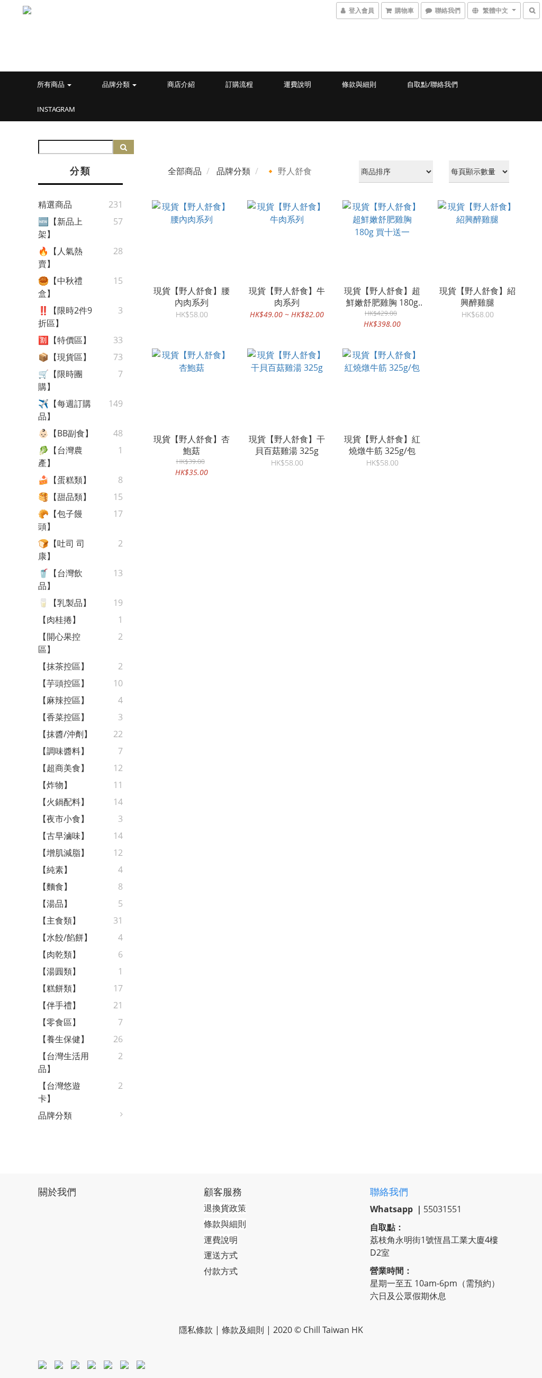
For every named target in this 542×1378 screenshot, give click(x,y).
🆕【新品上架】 (60, 228)
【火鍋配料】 (63, 802)
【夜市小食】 (63, 819)
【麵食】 (55, 886)
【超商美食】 (63, 768)
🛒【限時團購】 (60, 380)
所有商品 (51, 84)
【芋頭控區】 (63, 683)
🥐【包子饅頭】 (60, 520)
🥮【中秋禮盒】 (60, 287)
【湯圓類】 (59, 971)
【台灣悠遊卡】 (59, 1092)
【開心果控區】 (59, 643)
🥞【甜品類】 (64, 497)
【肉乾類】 (59, 954)
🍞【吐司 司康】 (61, 550)
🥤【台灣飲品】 (60, 579)
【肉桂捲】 (59, 619)
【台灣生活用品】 (63, 1062)
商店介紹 (181, 84)
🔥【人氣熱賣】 (60, 257)
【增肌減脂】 (63, 852)
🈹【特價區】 (64, 340)
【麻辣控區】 (63, 700)
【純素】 (55, 869)
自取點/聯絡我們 (432, 84)
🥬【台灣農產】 (60, 456)
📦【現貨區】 (64, 357)
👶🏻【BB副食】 (65, 433)
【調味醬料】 (63, 751)
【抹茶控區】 (63, 666)
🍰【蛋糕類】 (64, 480)
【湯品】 (55, 903)
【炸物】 (55, 785)
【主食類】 (59, 920)
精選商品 (55, 204)
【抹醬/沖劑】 (65, 734)
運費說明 (297, 84)
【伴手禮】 (59, 1005)
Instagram (56, 109)
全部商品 (185, 171)
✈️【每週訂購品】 (64, 410)
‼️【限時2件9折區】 (65, 317)
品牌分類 (116, 84)
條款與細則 (359, 84)
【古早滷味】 (63, 836)
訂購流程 (239, 84)
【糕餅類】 (59, 988)
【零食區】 (59, 1022)
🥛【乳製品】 (64, 603)
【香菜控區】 (63, 717)
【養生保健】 (63, 1039)
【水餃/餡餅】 (65, 937)
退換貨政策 (225, 1208)
